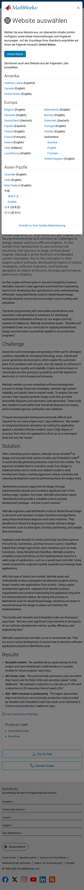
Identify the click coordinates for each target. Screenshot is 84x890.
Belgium (9, 109)
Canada (9, 88)
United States (12, 93)
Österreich (50, 120)
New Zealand (12, 185)
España (8, 126)
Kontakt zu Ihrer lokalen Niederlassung (42, 225)
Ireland (8, 142)
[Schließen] (78, 8)
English (51, 147)
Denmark (9, 115)
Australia (9, 174)
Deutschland (12, 120)
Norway (49, 115)
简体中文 (13, 196)
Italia (7, 147)
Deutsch (52, 142)
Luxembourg (12, 153)
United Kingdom (53, 158)
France (8, 136)
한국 (7, 212)
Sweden (49, 131)
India (7, 179)
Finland (8, 131)
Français (52, 153)
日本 (7, 207)
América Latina (13, 83)
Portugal (49, 126)
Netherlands (51, 109)
